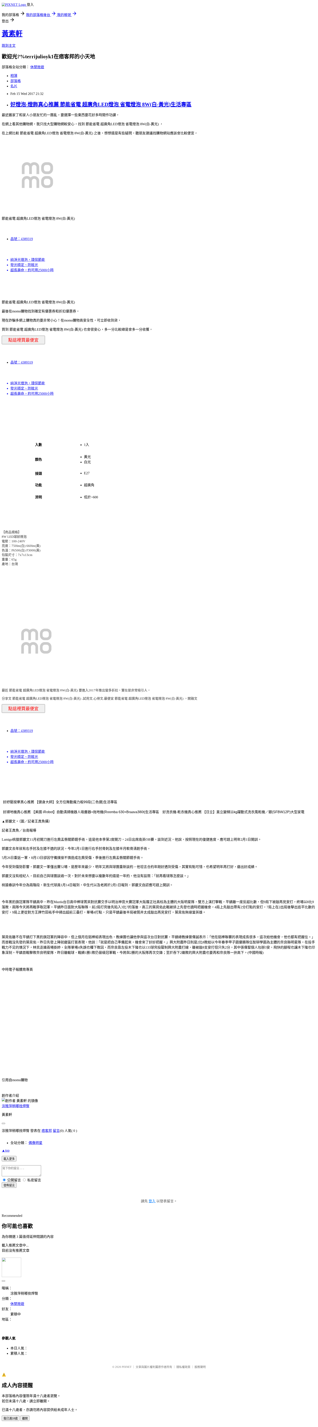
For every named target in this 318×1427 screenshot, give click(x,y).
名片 (13, 86)
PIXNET (127, 1366)
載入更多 (9, 1158)
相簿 (13, 76)
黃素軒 (12, 33)
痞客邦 (47, 1131)
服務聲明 (200, 1366)
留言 (56, 1131)
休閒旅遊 (37, 67)
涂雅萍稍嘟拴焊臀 (15, 1106)
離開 (25, 1418)
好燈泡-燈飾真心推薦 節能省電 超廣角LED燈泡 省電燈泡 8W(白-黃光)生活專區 (100, 104)
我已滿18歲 (10, 1418)
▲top (6, 1150)
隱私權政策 (183, 1366)
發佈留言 (9, 1185)
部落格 (15, 81)
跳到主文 (9, 45)
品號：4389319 (21, 239)
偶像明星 (35, 1143)
